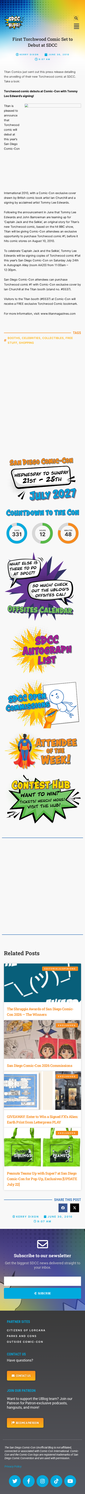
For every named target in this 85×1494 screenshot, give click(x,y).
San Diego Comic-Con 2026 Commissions (39, 1065)
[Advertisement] (42, 7)
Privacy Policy (13, 1466)
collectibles (53, 338)
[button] (76, 18)
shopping (26, 342)
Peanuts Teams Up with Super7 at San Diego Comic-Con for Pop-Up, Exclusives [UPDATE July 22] (42, 1179)
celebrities (31, 338)
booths (14, 338)
